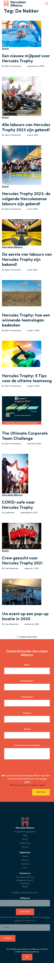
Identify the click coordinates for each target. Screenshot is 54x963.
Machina (25, 864)
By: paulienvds (8, 513)
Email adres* (27, 697)
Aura (25, 868)
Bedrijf (27, 729)
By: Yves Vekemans (10, 569)
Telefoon (27, 713)
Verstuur (41, 792)
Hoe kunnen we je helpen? (27, 745)
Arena (5, 49)
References (25, 843)
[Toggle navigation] (46, 3)
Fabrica (25, 860)
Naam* (27, 665)
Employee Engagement (25, 832)
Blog (25, 836)
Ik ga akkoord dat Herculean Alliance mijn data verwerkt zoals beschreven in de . (27, 779)
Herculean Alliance (12, 247)
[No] (50, 954)
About (25, 839)
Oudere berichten (28, 636)
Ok (27, 957)
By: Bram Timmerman (11, 66)
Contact (25, 847)
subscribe (25, 912)
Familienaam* (27, 681)
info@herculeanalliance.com (25, 893)
